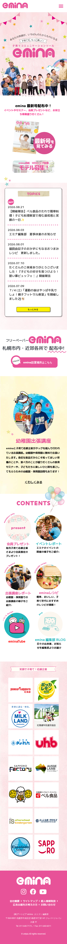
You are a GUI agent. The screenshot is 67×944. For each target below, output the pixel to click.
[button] (61, 6)
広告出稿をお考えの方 (25, 904)
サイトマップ (30, 901)
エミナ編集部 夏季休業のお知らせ (32, 234)
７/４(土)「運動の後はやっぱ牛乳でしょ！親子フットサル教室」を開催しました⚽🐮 (34, 294)
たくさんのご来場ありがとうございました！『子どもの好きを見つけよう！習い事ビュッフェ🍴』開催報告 (34, 271)
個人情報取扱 (48, 901)
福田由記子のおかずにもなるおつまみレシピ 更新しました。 (34, 251)
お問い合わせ (48, 904)
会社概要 (15, 901)
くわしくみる (33, 482)
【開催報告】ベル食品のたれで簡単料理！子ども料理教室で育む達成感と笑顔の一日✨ (34, 215)
